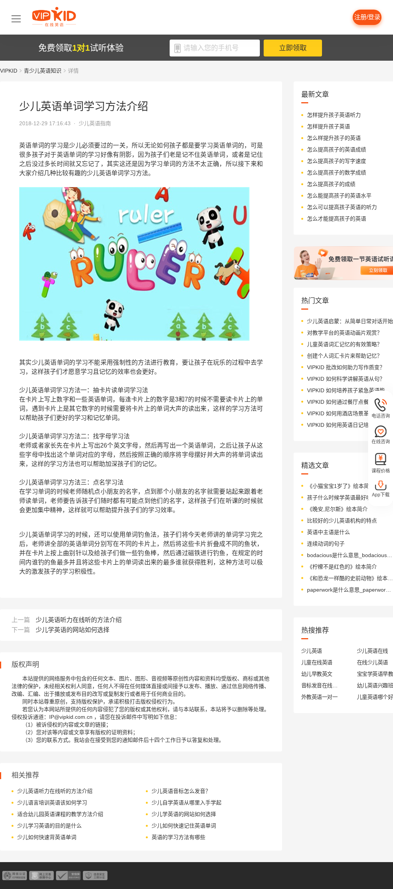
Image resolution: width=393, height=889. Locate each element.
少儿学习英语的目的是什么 (49, 826)
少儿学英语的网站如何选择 (72, 630)
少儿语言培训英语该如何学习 (52, 802)
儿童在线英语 (316, 662)
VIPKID (8, 71)
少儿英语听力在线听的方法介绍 (79, 620)
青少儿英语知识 (42, 71)
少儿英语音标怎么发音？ (181, 791)
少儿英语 (311, 651)
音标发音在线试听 (319, 685)
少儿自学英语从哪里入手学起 (186, 802)
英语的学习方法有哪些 (178, 837)
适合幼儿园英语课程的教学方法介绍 (60, 814)
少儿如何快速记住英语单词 (184, 826)
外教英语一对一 (319, 697)
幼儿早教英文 (316, 674)
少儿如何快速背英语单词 (46, 837)
